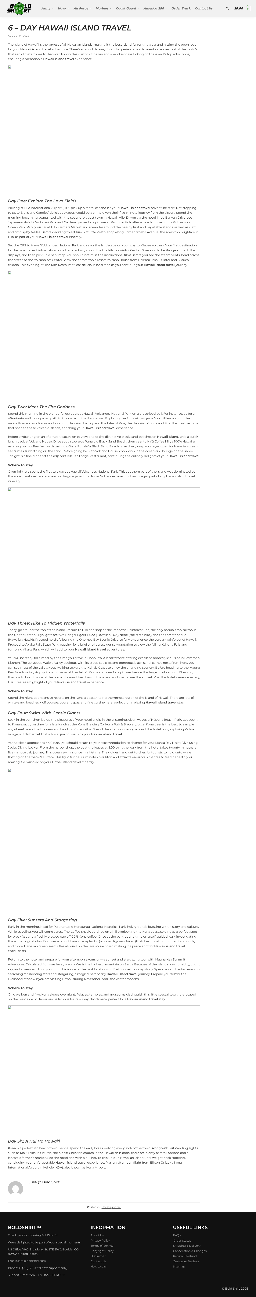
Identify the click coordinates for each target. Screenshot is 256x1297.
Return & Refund (185, 1256)
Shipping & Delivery (186, 1245)
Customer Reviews (186, 1261)
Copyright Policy (102, 1251)
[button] (242, 8)
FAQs (177, 1235)
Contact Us (98, 1261)
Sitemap (179, 1266)
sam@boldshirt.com (31, 1261)
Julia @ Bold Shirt (44, 1182)
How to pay (98, 1266)
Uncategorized (111, 1207)
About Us (97, 1235)
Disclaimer (98, 1256)
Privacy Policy (100, 1240)
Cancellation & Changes (190, 1251)
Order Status (182, 1240)
